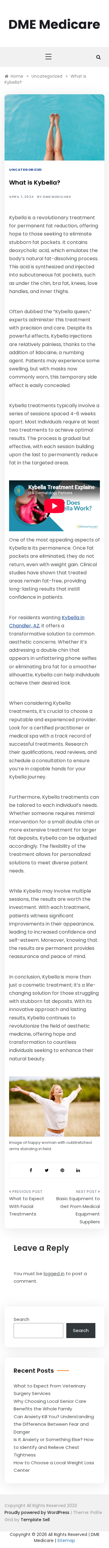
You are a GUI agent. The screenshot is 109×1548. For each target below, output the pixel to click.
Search (21, 1319)
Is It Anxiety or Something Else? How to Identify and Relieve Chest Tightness (54, 1447)
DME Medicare (57, 197)
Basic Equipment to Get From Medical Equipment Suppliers (78, 1210)
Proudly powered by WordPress (38, 1512)
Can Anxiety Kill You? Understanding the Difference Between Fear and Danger (54, 1424)
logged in (54, 1273)
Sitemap (66, 1540)
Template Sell (35, 1520)
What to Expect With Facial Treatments (26, 1206)
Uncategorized (25, 169)
